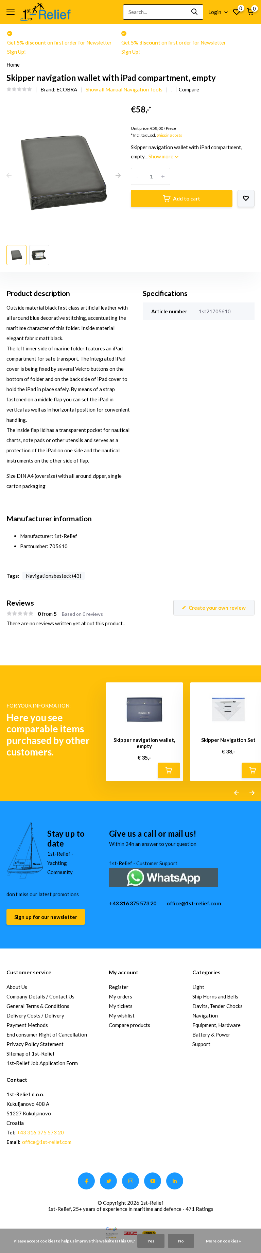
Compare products (129, 1025)
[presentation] (9, 176)
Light (198, 987)
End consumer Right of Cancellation (46, 1034)
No (181, 1240)
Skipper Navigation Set (228, 740)
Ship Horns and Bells (215, 996)
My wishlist (122, 1015)
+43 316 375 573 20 (132, 903)
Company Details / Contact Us (40, 996)
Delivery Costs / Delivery (35, 1015)
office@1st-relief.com (194, 903)
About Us (16, 987)
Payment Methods (27, 1025)
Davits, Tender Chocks (217, 1006)
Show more (161, 156)
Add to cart (186, 198)
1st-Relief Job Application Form (42, 1063)
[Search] (194, 12)
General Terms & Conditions (37, 1006)
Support (201, 1044)
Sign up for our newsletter (45, 917)
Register (118, 987)
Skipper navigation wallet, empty (144, 743)
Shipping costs (169, 135)
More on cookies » (223, 1240)
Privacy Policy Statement (35, 1044)
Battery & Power (211, 1034)
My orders (120, 996)
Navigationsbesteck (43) (53, 576)
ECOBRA (66, 89)
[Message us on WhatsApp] (163, 876)
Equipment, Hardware (216, 1025)
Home (13, 65)
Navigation (205, 1015)
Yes (150, 1240)
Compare (189, 89)
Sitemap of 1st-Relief (30, 1053)
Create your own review (217, 608)
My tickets (121, 1006)
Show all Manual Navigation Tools (124, 89)
